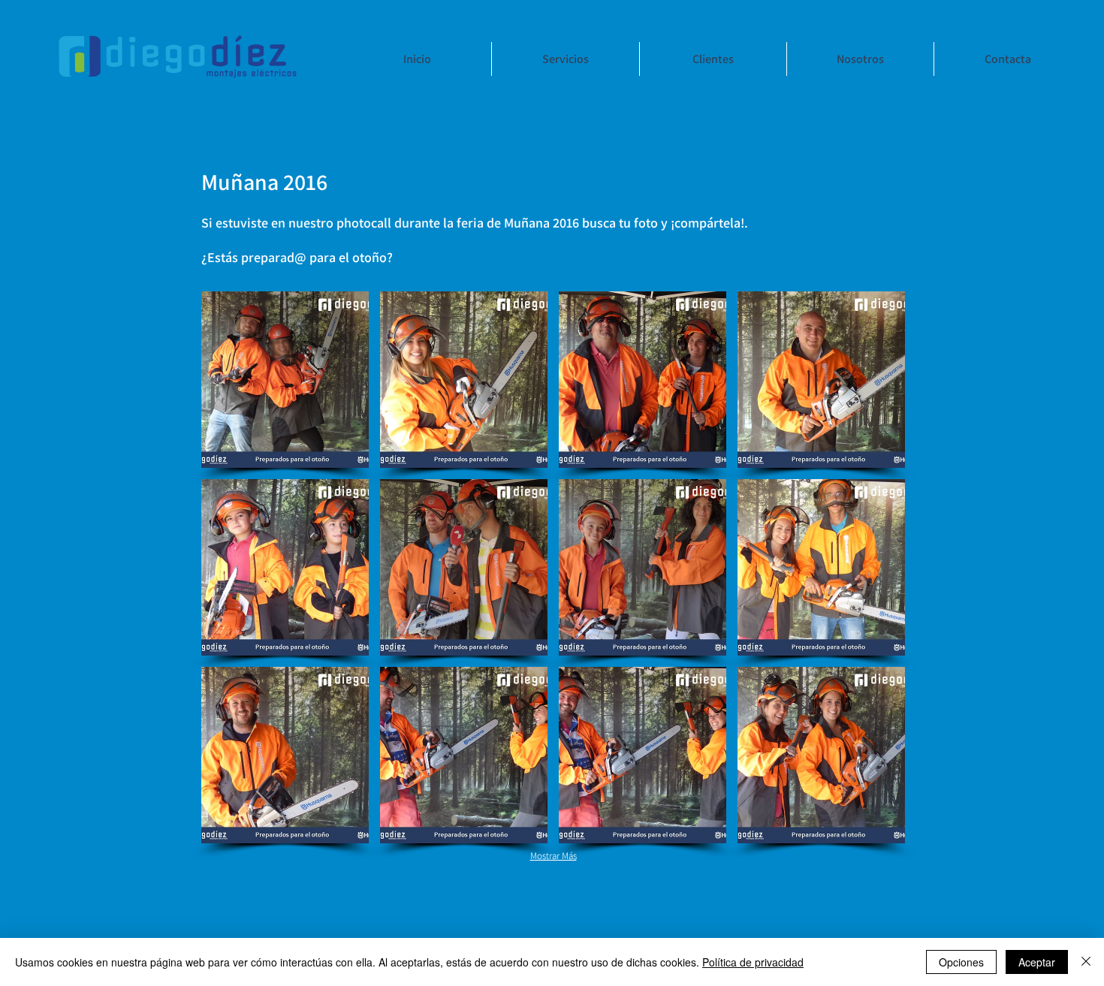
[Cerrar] (1086, 962)
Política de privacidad (753, 961)
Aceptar (1036, 961)
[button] (285, 379)
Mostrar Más (553, 855)
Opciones (961, 961)
